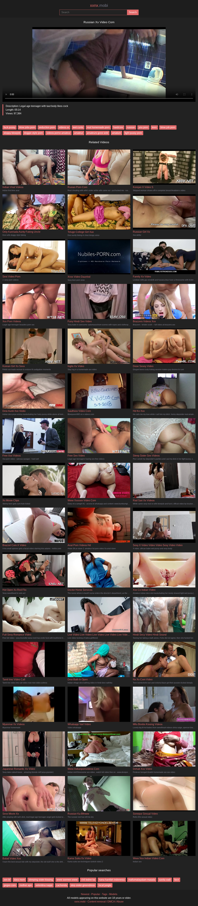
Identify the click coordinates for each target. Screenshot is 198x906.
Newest (85, 894)
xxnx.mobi (80, 901)
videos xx (64, 127)
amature (116, 133)
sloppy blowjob (12, 133)
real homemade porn (98, 127)
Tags (104, 894)
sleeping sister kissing (41, 879)
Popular (95, 894)
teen (154, 127)
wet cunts (78, 127)
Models (113, 894)
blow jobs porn (27, 127)
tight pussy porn (133, 133)
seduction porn (47, 127)
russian (131, 127)
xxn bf (7, 879)
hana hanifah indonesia (112, 879)
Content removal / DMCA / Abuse (106, 901)
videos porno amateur (58, 133)
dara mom (19, 879)
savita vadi (165, 879)
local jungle (105, 885)
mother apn (25, 885)
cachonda (61, 885)
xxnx (99, 5)
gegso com (10, 885)
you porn (143, 127)
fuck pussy (9, 127)
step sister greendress (83, 885)
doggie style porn (33, 133)
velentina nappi (44, 885)
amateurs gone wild (97, 133)
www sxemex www (67, 879)
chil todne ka (88, 879)
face (176, 879)
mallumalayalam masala (141, 879)
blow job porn (167, 127)
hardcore (118, 127)
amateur (78, 133)
